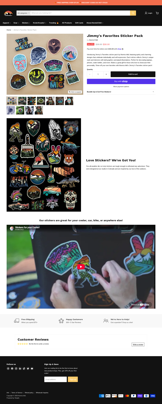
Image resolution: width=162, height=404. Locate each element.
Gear (16, 23)
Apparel (6, 23)
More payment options (121, 86)
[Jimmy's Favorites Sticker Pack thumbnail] (11, 101)
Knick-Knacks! (39, 23)
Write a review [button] (138, 344)
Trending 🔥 (54, 23)
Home (9, 30)
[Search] (133, 13)
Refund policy (29, 393)
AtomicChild (93, 40)
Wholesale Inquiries (42, 393)
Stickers (25, 23)
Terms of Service (16, 393)
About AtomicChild (94, 23)
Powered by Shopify (13, 398)
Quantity (90, 69)
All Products (67, 23)
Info (8, 393)
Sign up (73, 379)
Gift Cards (79, 23)
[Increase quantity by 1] (106, 74)
